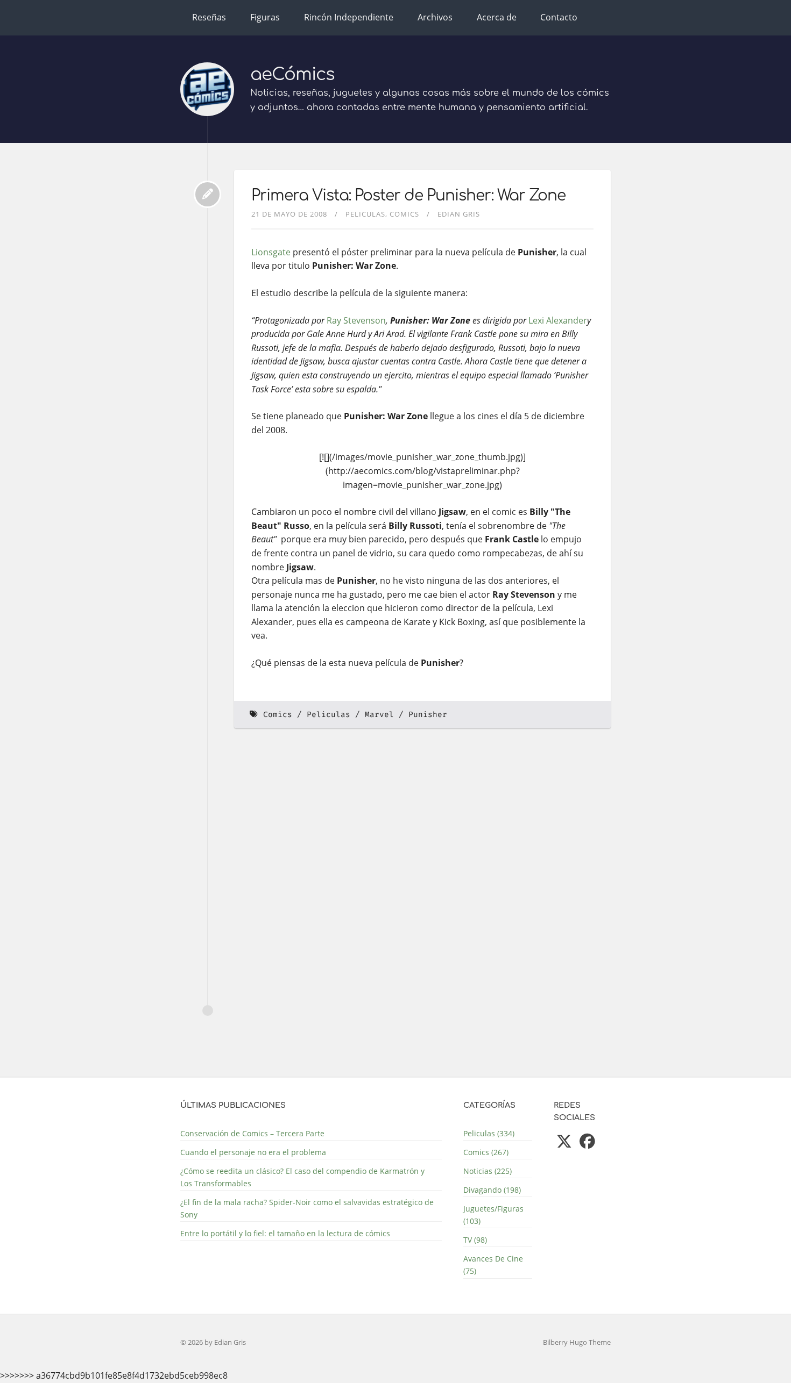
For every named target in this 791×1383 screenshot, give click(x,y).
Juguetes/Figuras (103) (493, 1214)
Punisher (427, 715)
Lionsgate (271, 252)
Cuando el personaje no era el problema (253, 1152)
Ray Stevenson (356, 320)
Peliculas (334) (488, 1133)
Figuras (265, 17)
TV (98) (475, 1240)
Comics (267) (485, 1152)
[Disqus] (422, 884)
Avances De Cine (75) (493, 1264)
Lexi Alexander (557, 320)
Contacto (558, 17)
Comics (404, 214)
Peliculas (365, 214)
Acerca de (497, 17)
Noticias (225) (487, 1171)
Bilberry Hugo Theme (577, 1342)
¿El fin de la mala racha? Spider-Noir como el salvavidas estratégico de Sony (307, 1208)
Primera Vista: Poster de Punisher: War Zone (408, 195)
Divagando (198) (492, 1190)
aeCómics (292, 74)
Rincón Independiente (348, 17)
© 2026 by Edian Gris (213, 1342)
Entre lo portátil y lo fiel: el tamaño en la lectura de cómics (285, 1233)
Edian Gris (458, 214)
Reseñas (209, 17)
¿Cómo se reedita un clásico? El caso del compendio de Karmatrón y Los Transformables (302, 1177)
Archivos (435, 17)
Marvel (379, 715)
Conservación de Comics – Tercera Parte (252, 1133)
